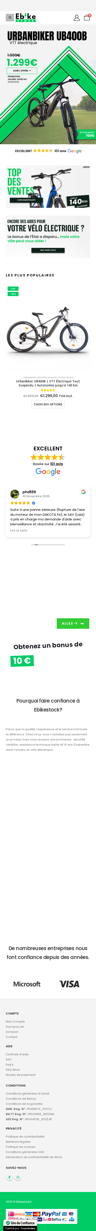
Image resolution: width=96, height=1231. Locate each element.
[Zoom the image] (48, 27)
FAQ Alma (13, 1070)
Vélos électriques (46, 377)
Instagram (18, 1177)
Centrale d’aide (17, 1054)
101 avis (56, 464)
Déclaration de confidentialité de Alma (34, 1157)
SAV (9, 1059)
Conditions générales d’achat (27, 1093)
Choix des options (48, 404)
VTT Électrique (65, 377)
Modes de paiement (20, 1075)
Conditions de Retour (21, 1099)
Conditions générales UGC (25, 1152)
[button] (10, 17)
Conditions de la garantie (24, 1104)
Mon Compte (15, 1021)
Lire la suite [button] (18, 531)
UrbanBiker (29, 377)
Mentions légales (18, 1142)
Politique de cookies (20, 1147)
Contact (11, 1037)
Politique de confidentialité (25, 1136)
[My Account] (76, 18)
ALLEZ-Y (70, 623)
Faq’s (9, 1064)
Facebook (9, 1177)
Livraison (12, 1032)
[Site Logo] (26, 17)
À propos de (15, 1027)
